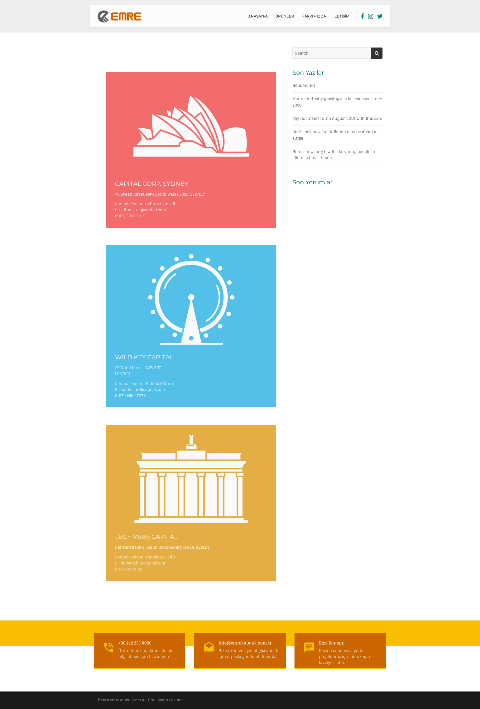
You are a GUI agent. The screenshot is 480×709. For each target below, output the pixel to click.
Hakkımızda (314, 16)
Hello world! (303, 86)
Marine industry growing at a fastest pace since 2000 (337, 102)
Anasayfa (258, 16)
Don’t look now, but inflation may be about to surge (335, 135)
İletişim (342, 16)
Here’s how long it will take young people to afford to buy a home (333, 155)
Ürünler (284, 16)
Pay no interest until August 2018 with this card (337, 119)
